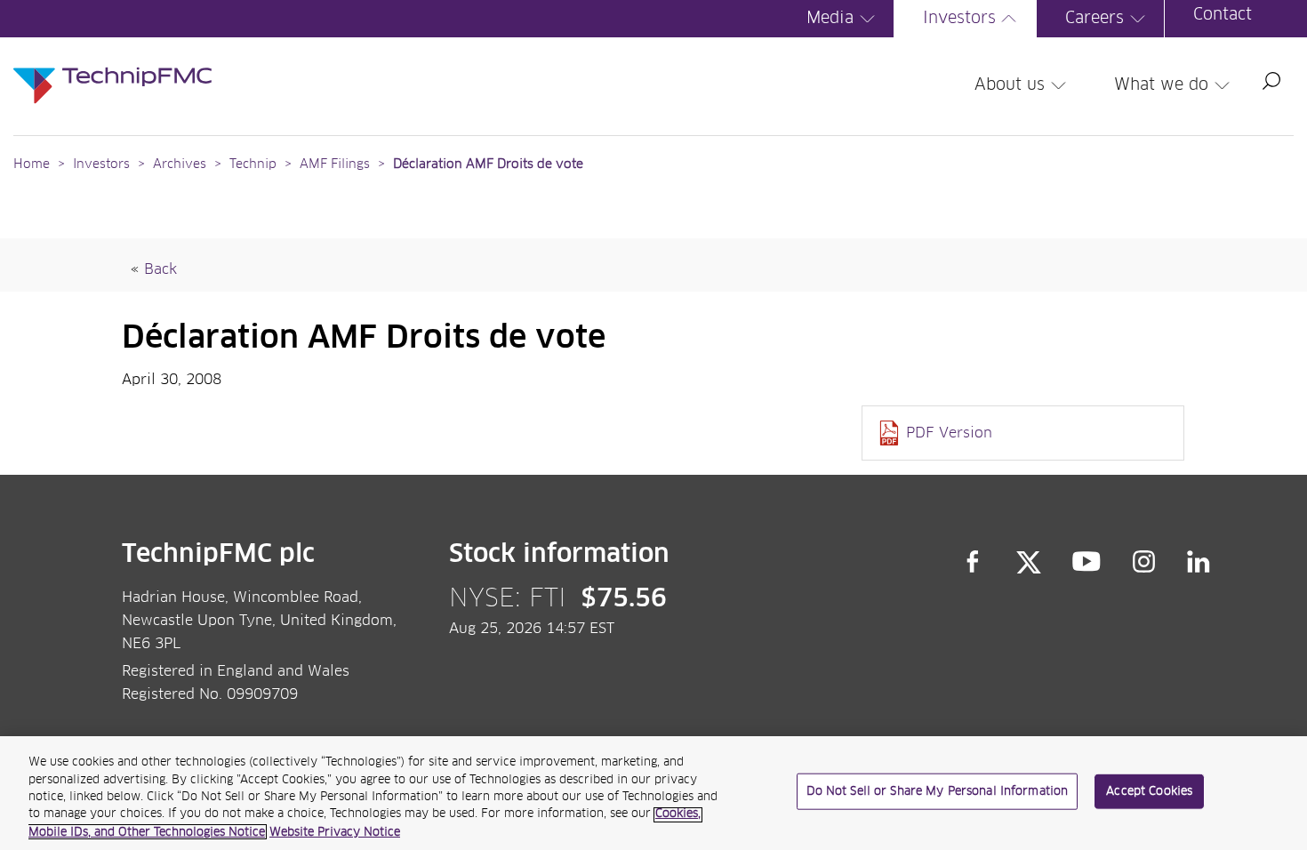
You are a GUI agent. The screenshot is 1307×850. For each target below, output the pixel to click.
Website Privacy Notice (334, 832)
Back (160, 269)
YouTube (1087, 561)
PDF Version (949, 433)
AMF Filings (335, 164)
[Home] (112, 67)
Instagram (1144, 561)
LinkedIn (1199, 561)
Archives (179, 164)
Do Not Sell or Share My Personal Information (937, 792)
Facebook (972, 561)
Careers (1094, 19)
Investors (959, 19)
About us (1009, 85)
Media (830, 19)
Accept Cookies (1149, 792)
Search (1271, 80)
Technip (253, 164)
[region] (653, 793)
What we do (1161, 85)
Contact (1222, 15)
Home (31, 164)
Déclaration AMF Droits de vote (488, 164)
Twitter (1028, 561)
